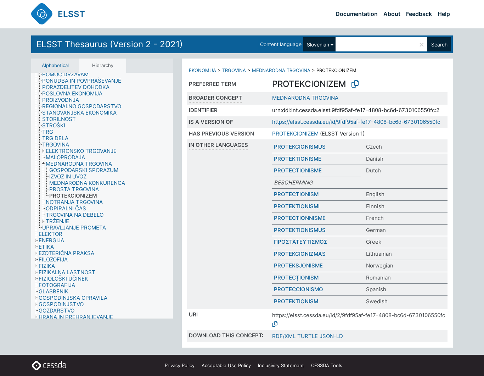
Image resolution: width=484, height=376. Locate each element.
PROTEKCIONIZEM (295, 133)
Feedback (419, 13)
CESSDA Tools (326, 365)
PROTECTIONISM (296, 194)
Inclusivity (281, 365)
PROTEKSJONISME (298, 265)
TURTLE (307, 336)
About (391, 13)
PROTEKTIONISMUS (300, 230)
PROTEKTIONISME (297, 158)
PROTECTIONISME (298, 170)
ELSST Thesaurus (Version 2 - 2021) (109, 44)
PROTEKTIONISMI (297, 206)
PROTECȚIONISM (296, 277)
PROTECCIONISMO (298, 289)
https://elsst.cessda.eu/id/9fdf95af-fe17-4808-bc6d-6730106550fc (356, 121)
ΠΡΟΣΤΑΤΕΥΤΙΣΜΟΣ (300, 241)
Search (439, 45)
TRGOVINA (234, 70)
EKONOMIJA (202, 70)
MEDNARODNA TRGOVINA (281, 70)
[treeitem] (68, 74)
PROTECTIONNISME (300, 218)
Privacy (180, 365)
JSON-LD (331, 336)
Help (444, 13)
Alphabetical (55, 65)
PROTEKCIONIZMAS (300, 253)
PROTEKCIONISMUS (300, 146)
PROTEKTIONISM (296, 301)
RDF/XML (284, 336)
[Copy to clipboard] (355, 84)
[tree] (102, 196)
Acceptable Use (226, 365)
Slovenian (318, 45)
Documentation (357, 13)
